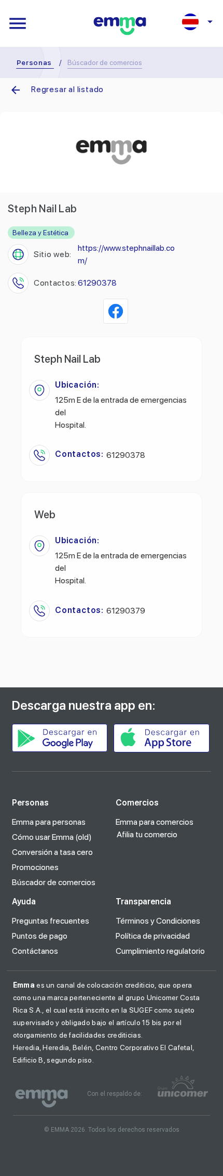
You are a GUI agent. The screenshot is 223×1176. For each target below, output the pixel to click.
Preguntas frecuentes (50, 921)
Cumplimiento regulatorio (160, 951)
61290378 (97, 283)
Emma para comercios (154, 822)
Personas (34, 62)
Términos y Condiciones (158, 921)
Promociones (35, 867)
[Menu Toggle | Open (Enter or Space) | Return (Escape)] (18, 23)
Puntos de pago (39, 936)
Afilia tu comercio (147, 834)
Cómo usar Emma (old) (52, 837)
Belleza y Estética (40, 232)
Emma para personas (49, 822)
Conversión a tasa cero (52, 852)
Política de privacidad (153, 936)
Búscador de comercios (53, 882)
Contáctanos (35, 951)
